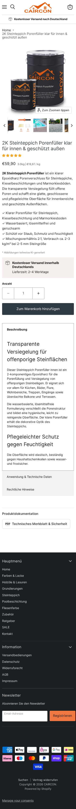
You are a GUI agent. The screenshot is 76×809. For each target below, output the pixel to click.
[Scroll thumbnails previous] (4, 125)
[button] (9, 125)
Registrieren (62, 716)
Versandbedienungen (17, 655)
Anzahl (7, 283)
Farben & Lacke (13, 575)
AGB (5, 674)
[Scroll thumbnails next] (71, 125)
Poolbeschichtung (14, 601)
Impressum (9, 681)
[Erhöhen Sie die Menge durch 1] (38, 293)
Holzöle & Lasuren (14, 582)
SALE (6, 627)
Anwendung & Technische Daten (29, 476)
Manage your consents (18, 800)
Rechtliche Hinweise (20, 489)
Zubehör (8, 614)
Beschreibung (17, 329)
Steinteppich (11, 595)
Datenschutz (11, 661)
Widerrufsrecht (12, 668)
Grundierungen (12, 588)
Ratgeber (8, 621)
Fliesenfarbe (10, 608)
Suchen (23, 780)
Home (6, 30)
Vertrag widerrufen (45, 780)
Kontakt (7, 633)
